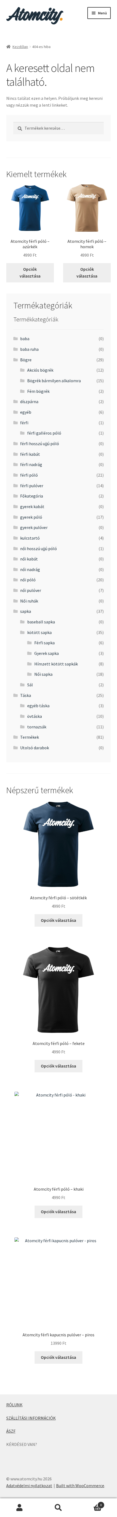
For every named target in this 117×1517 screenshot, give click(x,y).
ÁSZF (11, 1431)
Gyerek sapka (46, 653)
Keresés (58, 1508)
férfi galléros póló (44, 433)
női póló (28, 579)
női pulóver (30, 590)
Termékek (29, 737)
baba (24, 338)
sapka (25, 611)
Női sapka (43, 674)
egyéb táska (38, 705)
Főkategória (31, 496)
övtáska (34, 716)
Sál (30, 684)
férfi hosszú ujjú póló (39, 443)
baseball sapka (41, 621)
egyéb (25, 412)
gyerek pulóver (34, 527)
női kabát (29, 559)
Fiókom (19, 1508)
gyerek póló (31, 517)
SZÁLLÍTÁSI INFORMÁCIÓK (31, 1418)
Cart (90, 1503)
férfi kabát (30, 454)
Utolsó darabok (34, 747)
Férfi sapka (44, 642)
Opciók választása (30, 272)
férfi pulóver (31, 485)
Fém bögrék (38, 391)
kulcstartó (30, 538)
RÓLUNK (14, 1404)
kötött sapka (39, 632)
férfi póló (29, 475)
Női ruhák (29, 601)
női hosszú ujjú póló (38, 548)
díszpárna (29, 401)
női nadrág (30, 569)
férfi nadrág (31, 464)
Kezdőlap (20, 46)
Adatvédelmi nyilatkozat (29, 1485)
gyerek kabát (32, 506)
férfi (24, 422)
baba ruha (29, 349)
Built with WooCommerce (80, 1485)
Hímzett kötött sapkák (56, 664)
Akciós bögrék (40, 370)
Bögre (26, 359)
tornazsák (36, 726)
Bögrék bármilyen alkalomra (54, 380)
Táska (25, 695)
